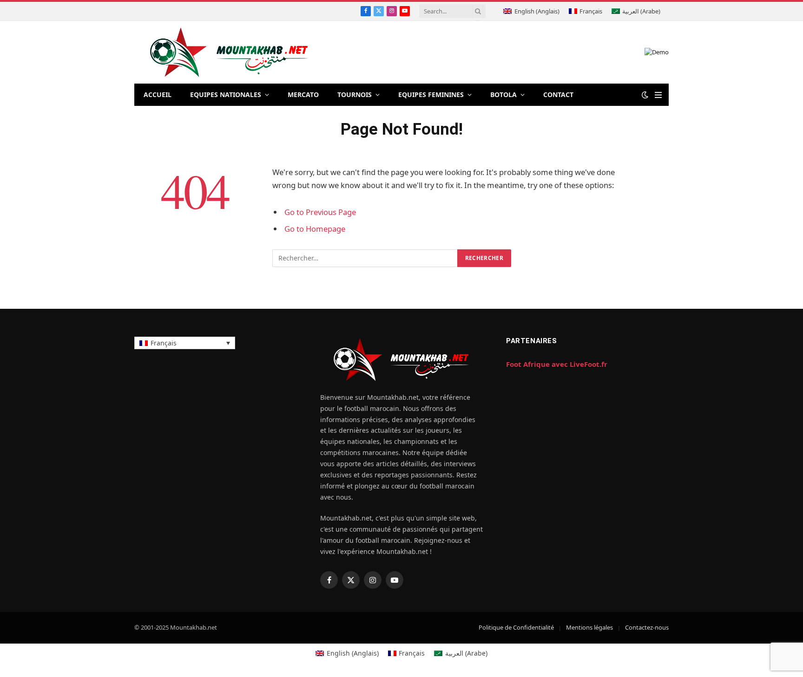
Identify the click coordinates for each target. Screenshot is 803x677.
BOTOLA (503, 94)
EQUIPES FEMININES (431, 94)
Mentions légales (589, 627)
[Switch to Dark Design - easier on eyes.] (645, 94)
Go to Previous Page (320, 212)
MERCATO (303, 94)
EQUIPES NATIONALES (225, 94)
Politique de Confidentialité (516, 627)
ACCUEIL (157, 94)
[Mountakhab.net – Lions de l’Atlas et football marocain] (229, 52)
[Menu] (658, 95)
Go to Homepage (314, 228)
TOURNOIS (354, 94)
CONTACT (558, 94)
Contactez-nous (647, 627)
